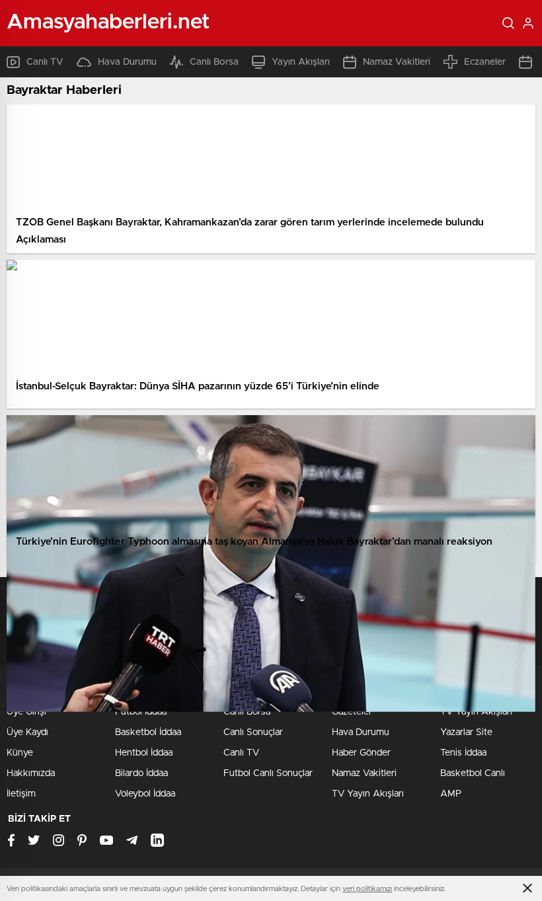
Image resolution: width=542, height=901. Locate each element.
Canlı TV (44, 62)
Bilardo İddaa (141, 773)
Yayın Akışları (301, 62)
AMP (450, 794)
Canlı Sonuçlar (253, 732)
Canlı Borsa (214, 62)
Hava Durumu (127, 62)
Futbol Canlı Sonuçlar (268, 773)
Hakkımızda (31, 773)
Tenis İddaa (463, 753)
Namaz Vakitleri (396, 62)
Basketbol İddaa (148, 732)
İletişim (21, 794)
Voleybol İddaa (145, 794)
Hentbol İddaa (144, 753)
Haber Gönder (361, 753)
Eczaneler (485, 62)
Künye (20, 753)
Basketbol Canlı (472, 773)
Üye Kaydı (27, 732)
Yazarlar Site (466, 732)
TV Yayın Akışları (368, 794)
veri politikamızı (367, 888)
